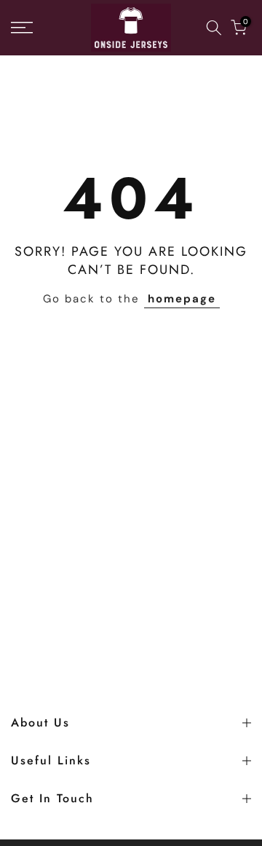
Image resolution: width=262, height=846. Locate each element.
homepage (182, 298)
